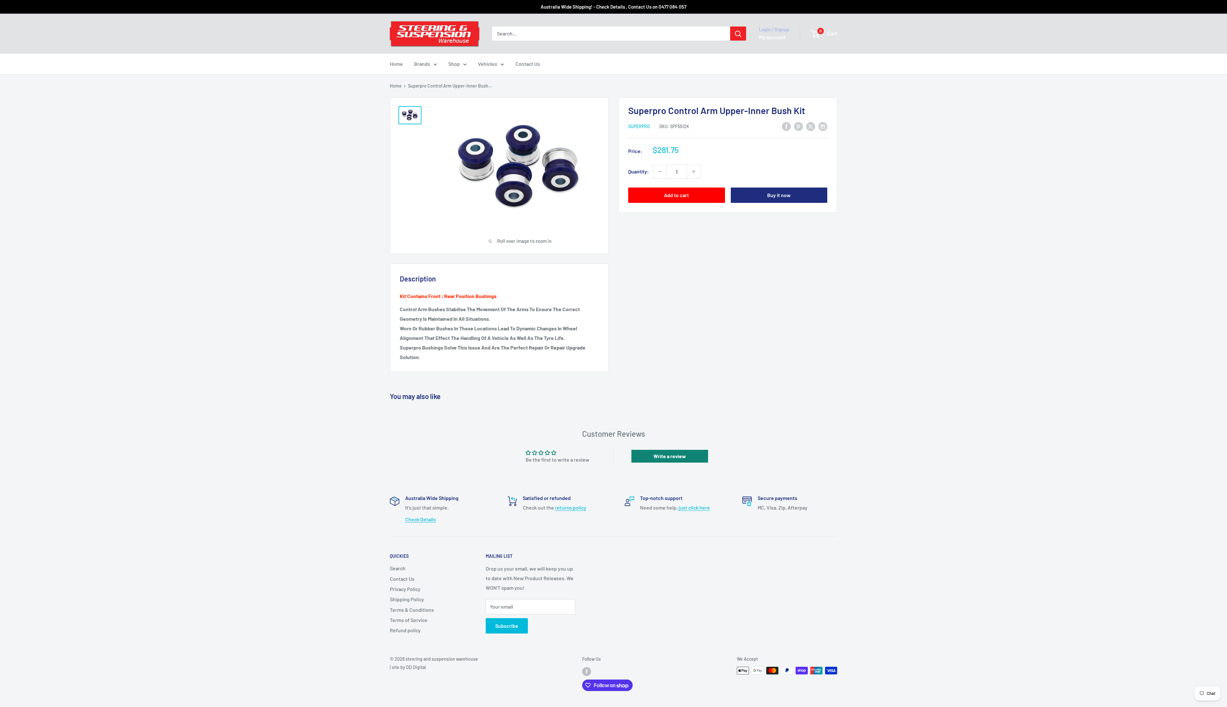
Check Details (420, 519)
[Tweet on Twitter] (810, 126)
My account (772, 37)
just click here (694, 507)
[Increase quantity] (693, 171)
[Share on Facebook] (786, 126)
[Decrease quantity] (660, 171)
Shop (454, 64)
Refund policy (405, 630)
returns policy (570, 507)
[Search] (738, 34)
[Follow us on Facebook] (586, 671)
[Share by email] (822, 126)
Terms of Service (409, 620)
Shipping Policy (407, 599)
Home (396, 64)
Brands (422, 64)
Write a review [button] (669, 456)
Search (397, 568)
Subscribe (506, 626)
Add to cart (676, 195)
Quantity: (638, 171)
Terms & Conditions (412, 610)
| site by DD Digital (408, 667)
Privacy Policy (405, 589)
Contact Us (527, 64)
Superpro (639, 126)
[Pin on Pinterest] (798, 126)
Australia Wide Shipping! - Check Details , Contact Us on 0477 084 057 (613, 7)
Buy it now (779, 195)
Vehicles (487, 64)
